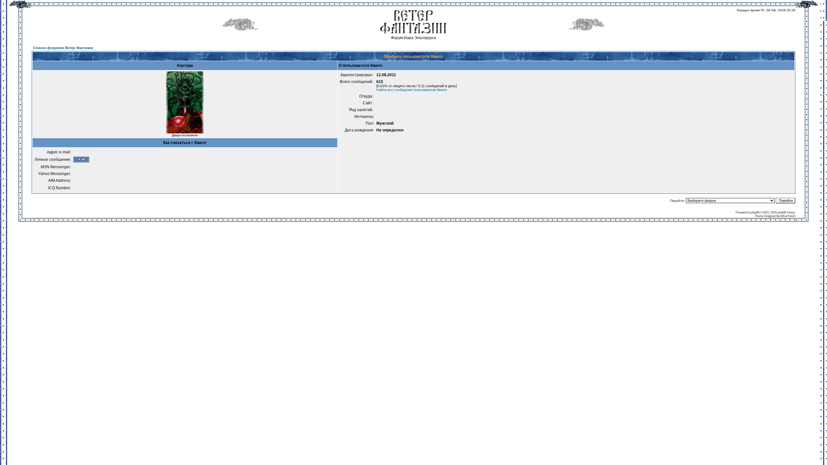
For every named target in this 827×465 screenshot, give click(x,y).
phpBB (755, 212)
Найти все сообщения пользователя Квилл (411, 90)
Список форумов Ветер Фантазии (63, 48)
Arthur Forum (787, 216)
